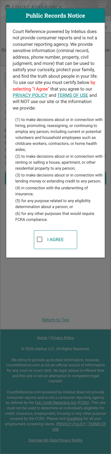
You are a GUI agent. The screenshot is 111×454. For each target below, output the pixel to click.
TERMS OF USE (72, 95)
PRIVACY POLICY (30, 95)
